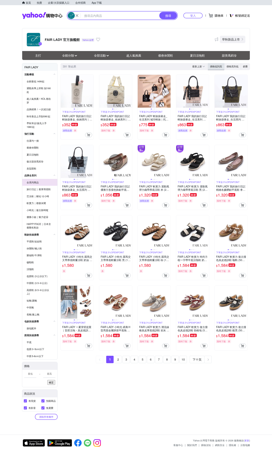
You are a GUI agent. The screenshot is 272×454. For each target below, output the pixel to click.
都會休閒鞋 (165, 55)
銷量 (245, 66)
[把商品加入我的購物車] (88, 134)
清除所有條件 (46, 416)
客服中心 (178, 445)
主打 (38, 55)
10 (183, 359)
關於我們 (192, 445)
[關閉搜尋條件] (77, 15)
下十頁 (197, 359)
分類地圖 (245, 445)
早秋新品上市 (231, 39)
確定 (51, 382)
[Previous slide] (63, 91)
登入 (193, 15)
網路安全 (220, 445)
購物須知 (206, 445)
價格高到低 (232, 66)
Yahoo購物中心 (42, 15)
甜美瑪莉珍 (229, 55)
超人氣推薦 (133, 55)
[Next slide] (91, 91)
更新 (246, 440)
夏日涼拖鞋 (197, 55)
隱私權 (232, 445)
